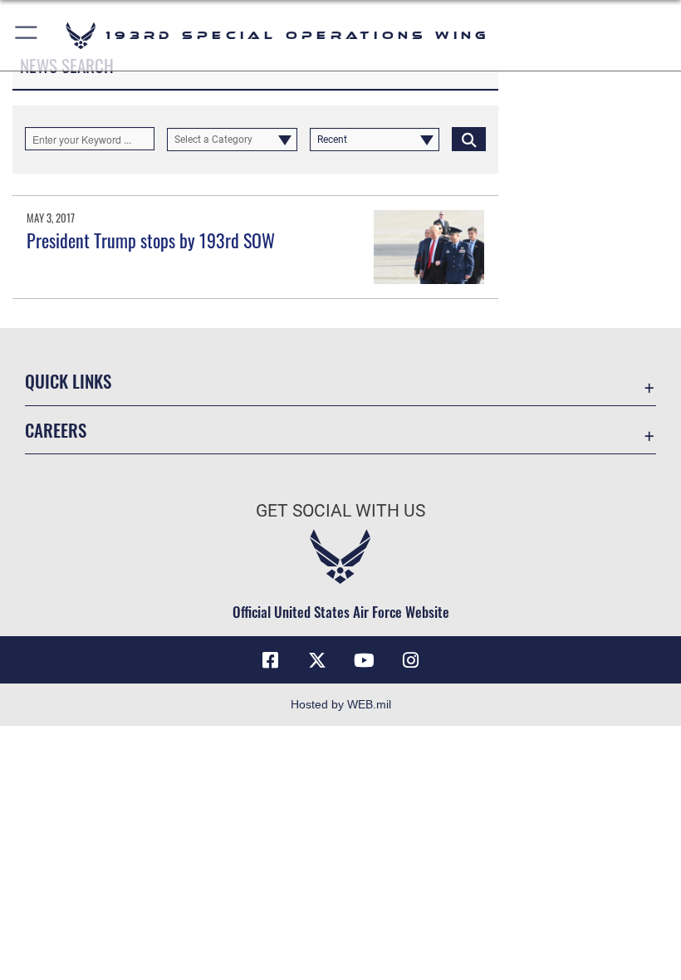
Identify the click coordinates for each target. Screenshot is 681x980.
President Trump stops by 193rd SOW (151, 240)
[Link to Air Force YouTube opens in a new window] (363, 660)
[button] (27, 35)
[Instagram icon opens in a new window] (410, 660)
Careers (55, 430)
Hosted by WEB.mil (341, 704)
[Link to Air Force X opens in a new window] (317, 660)
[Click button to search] (469, 138)
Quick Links (68, 381)
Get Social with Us (340, 511)
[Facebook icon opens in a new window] (270, 660)
